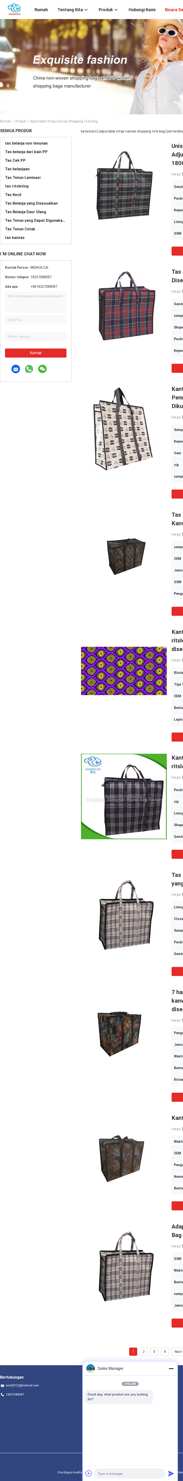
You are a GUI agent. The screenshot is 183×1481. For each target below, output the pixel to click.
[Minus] (171, 1368)
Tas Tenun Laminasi (23, 177)
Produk (20, 121)
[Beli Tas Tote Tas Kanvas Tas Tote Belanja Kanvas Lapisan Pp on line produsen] (124, 553)
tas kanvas (15, 237)
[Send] (171, 1473)
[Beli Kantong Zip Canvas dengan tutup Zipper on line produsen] (124, 1156)
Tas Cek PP (15, 160)
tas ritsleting (17, 186)
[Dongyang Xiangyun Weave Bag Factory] (14, 9)
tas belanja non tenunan (26, 143)
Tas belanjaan (17, 169)
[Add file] (88, 1473)
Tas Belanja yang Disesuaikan (31, 203)
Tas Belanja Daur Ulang (25, 212)
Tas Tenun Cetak (20, 229)
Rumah (5, 121)
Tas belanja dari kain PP (26, 152)
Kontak (36, 353)
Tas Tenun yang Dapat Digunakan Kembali (35, 220)
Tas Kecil (13, 194)
